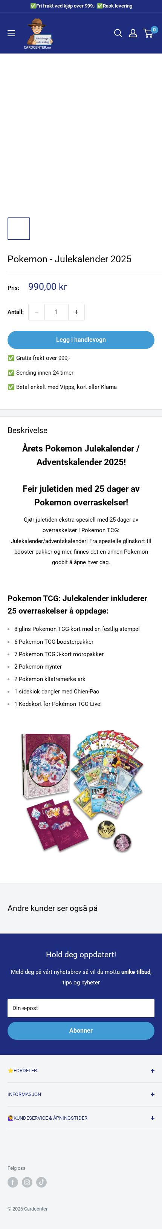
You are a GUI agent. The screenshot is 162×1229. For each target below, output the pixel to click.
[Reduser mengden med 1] (36, 312)
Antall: (16, 312)
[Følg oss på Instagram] (27, 1182)
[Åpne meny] (11, 33)
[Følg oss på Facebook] (13, 1182)
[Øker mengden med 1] (76, 312)
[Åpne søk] (118, 33)
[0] (148, 33)
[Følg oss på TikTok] (41, 1182)
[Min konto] (133, 33)
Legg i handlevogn (81, 339)
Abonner (81, 1030)
